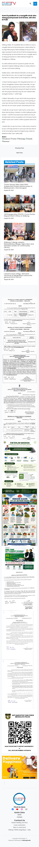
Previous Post (19, 148)
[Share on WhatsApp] (21, 139)
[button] (30, 3)
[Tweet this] (13, 139)
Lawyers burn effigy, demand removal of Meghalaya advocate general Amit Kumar (18, 275)
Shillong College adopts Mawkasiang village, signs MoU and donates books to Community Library (19, 245)
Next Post (19, 153)
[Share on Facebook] (6, 139)
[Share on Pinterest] (5, 141)
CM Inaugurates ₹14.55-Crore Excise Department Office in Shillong (19, 215)
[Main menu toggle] (35, 4)
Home (19, 815)
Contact (19, 817)
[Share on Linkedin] (29, 139)
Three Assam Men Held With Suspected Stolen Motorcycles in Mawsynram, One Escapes (18, 186)
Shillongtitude (26, 840)
